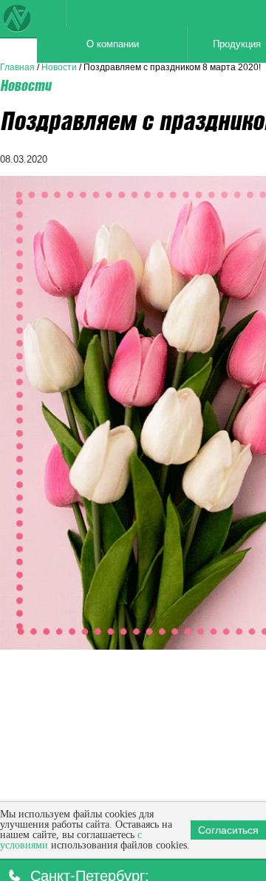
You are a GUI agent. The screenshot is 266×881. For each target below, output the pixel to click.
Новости (59, 67)
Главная (17, 67)
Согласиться (228, 830)
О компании (87, 44)
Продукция (187, 44)
